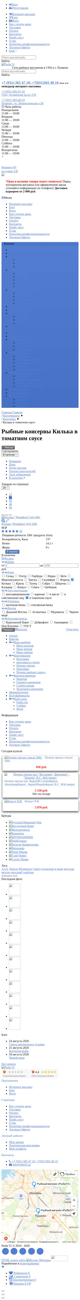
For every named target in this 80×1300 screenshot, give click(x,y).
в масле (54, 594)
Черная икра (17, 1057)
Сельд (9, 576)
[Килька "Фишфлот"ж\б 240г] (40, 517)
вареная (39, 594)
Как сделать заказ (20, 24)
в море (59, 869)
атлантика (47, 869)
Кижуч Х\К (32, 801)
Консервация (22, 269)
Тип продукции (17, 590)
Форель (64, 579)
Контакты (15, 34)
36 (10, 501)
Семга (37, 869)
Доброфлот (41, 622)
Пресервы (22, 283)
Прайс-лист (16, 37)
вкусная (69, 869)
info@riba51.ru (22, 1164)
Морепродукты (18, 306)
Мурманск (57, 612)
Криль (20, 583)
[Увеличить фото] (3, 520)
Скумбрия (48, 579)
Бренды (14, 253)
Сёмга (35, 587)
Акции (13, 249)
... (10, 326)
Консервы (22, 273)
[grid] (2, 514)
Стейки (21, 319)
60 (10, 507)
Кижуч (22, 587)
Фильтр (9, 447)
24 (10, 497)
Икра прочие (24, 266)
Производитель (17, 618)
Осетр (22, 576)
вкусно (5, 872)
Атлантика (39, 612)
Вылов (11, 608)
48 (10, 504)
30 (20, 531)
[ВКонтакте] (23, 1251)
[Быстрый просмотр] (7, 520)
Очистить (72, 629)
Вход (15, 4)
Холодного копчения (29, 303)
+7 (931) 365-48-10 (13, 100)
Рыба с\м (22, 316)
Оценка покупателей (22, 471)
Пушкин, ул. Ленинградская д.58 (22, 103)
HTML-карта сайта (13, 1260)
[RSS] (5, 1251)
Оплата (13, 30)
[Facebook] (14, 1251)
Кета (63, 576)
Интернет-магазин (23, 14)
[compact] (10, 514)
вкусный (16, 872)
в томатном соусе (40, 597)
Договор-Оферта (19, 47)
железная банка (15, 605)
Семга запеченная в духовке (27, 1044)
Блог (15, 17)
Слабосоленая (25, 299)
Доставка (15, 27)
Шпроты (61, 583)
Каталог (22, 629)
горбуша (28, 872)
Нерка (51, 576)
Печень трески (25, 279)
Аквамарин (61, 622)
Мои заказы (16, 1142)
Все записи (8, 1064)
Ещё (12, 50)
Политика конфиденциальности (29, 44)
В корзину (12, 551)
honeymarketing (29, 1263)
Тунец (33, 583)
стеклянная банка (41, 605)
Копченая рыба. (19, 1051)
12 (10, 494)
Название (15, 461)
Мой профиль (17, 1148)
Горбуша (37, 576)
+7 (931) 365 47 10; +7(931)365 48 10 (30, 83)
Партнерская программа (24, 1145)
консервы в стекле (28, 276)
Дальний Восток (16, 612)
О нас (12, 40)
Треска (33, 579)
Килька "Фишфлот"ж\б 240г (19, 523)
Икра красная (24, 259)
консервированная (17, 594)
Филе (19, 323)
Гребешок (50, 587)
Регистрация (20, 7)
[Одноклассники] (32, 1251)
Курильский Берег (17, 622)
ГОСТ (27, 626)
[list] (6, 514)
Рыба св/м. (20, 313)
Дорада (13, 869)
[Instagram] (40, 1251)
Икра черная (24, 263)
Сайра (46, 583)
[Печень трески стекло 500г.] (23, 757)
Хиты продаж (17, 467)
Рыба (10, 572)
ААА (4, 869)
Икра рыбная (22, 256)
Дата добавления (19, 474)
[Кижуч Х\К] (13, 801)
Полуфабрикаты (19, 309)
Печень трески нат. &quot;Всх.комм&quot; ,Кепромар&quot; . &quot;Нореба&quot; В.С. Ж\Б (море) (39, 783)
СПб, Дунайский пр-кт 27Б (18, 94)
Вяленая (21, 293)
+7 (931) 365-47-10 (13, 91)
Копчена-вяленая (24, 289)
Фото (15, 20)
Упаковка (13, 601)
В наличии (16, 477)
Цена (12, 464)
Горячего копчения (28, 296)
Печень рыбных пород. (31, 286)
